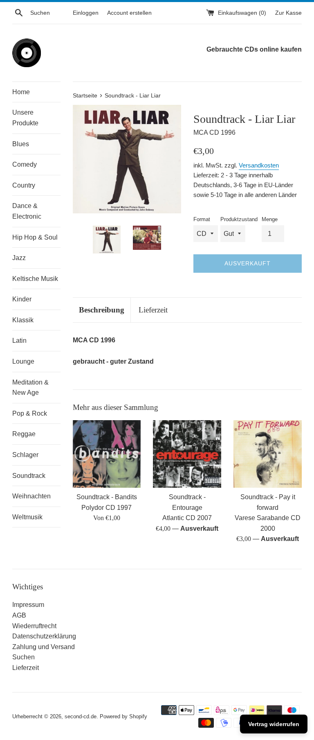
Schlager (25, 454)
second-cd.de (80, 716)
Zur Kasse (288, 12)
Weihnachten (31, 496)
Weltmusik (27, 517)
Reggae (24, 433)
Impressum (28, 604)
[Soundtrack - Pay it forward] (267, 454)
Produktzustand (239, 219)
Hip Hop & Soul (35, 237)
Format (201, 219)
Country (23, 185)
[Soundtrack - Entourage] (187, 454)
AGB (19, 615)
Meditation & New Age (30, 387)
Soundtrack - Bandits (106, 496)
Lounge (23, 361)
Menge (270, 219)
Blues (20, 143)
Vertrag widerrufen (273, 724)
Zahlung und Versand (43, 646)
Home (21, 91)
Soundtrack (28, 475)
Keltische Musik (35, 278)
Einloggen (86, 12)
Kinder (21, 299)
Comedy (24, 164)
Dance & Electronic (26, 211)
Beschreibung (101, 310)
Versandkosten (259, 165)
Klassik (23, 320)
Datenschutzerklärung (44, 636)
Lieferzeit (153, 310)
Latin (19, 340)
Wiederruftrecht (34, 625)
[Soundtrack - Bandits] (107, 454)
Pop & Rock (29, 413)
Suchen (23, 657)
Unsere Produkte (25, 118)
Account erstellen (129, 12)
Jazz (19, 257)
